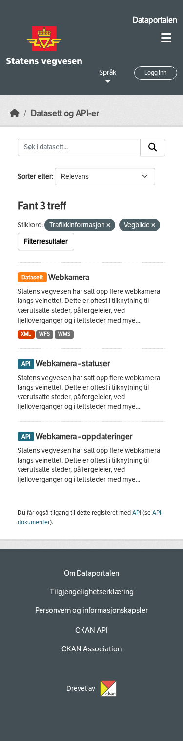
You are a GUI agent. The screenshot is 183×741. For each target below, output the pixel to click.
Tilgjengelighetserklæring (92, 591)
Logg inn (155, 72)
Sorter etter (35, 176)
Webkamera (68, 277)
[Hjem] (15, 113)
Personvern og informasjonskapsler (91, 610)
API (136, 512)
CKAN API (91, 630)
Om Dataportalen (91, 573)
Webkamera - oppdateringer (84, 436)
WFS (44, 334)
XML (26, 334)
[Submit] (152, 147)
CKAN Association (91, 649)
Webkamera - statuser (73, 363)
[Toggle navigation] (166, 38)
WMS (64, 334)
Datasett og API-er (65, 113)
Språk (107, 73)
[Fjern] (108, 225)
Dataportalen (155, 19)
